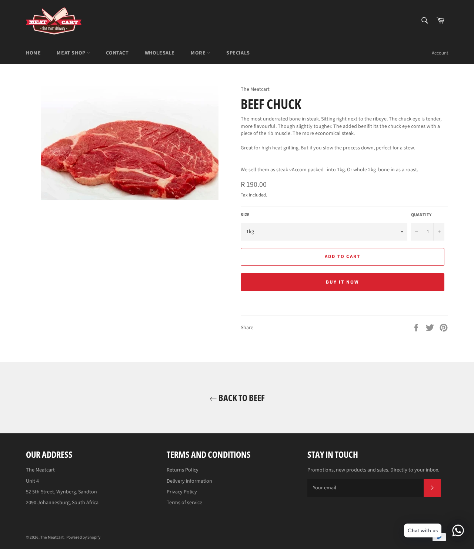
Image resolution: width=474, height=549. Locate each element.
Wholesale (160, 53)
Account (440, 53)
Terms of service (184, 502)
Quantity (421, 215)
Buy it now (342, 282)
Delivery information (189, 481)
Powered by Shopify (83, 537)
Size (245, 215)
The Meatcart (52, 537)
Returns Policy (182, 470)
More (199, 53)
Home (33, 53)
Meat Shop (72, 53)
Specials (238, 53)
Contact (117, 53)
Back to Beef (241, 397)
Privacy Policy (182, 492)
